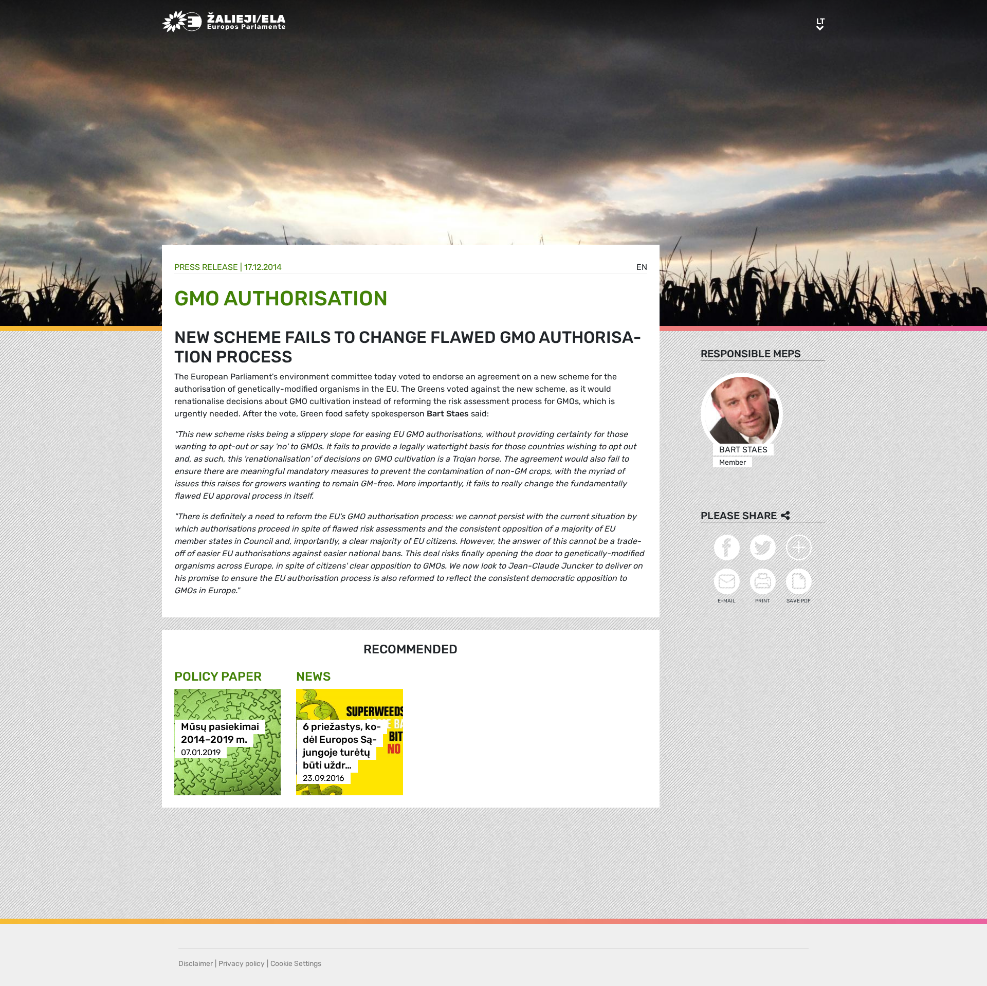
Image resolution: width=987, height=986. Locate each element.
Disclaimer (195, 963)
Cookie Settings (295, 963)
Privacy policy (241, 963)
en (641, 267)
